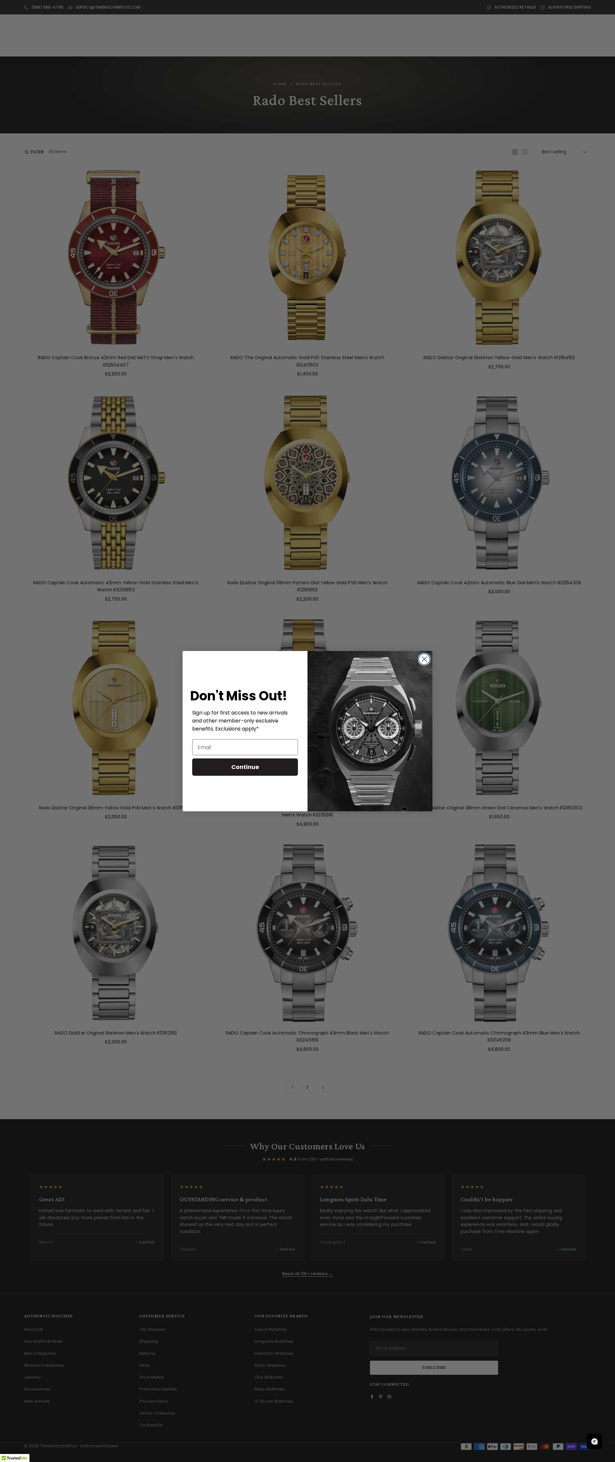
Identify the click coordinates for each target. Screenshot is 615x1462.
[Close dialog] (424, 659)
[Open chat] (594, 1441)
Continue (245, 767)
